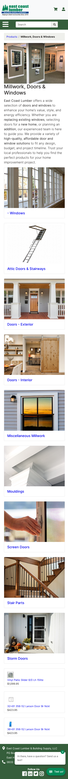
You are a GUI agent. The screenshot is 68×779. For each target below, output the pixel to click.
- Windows (16, 213)
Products (11, 36)
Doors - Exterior (20, 324)
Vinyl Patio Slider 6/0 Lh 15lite (25, 679)
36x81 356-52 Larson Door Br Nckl (28, 729)
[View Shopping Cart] (55, 9)
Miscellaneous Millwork (26, 436)
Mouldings (15, 491)
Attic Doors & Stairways (26, 269)
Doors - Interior (19, 380)
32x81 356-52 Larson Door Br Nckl (28, 706)
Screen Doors (18, 547)
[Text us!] (56, 772)
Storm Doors (17, 658)
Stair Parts (15, 603)
